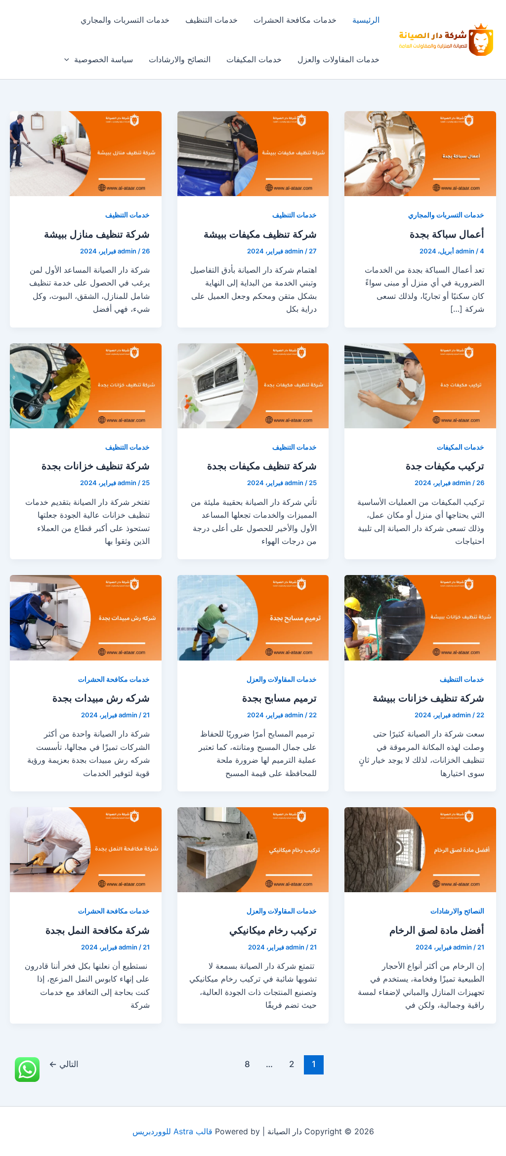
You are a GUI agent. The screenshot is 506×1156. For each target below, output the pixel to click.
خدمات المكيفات (254, 59)
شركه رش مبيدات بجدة (101, 698)
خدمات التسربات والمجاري (125, 20)
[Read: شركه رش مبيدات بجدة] (86, 617)
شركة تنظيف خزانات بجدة (96, 466)
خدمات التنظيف (211, 20)
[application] (69, 59)
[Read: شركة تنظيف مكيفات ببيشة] (253, 153)
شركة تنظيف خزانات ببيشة (428, 698)
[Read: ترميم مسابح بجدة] (253, 617)
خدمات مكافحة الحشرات (295, 20)
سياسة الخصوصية (103, 59)
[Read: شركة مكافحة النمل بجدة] (86, 849)
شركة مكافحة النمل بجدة (97, 930)
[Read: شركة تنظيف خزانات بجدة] (86, 385)
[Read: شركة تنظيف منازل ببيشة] (86, 153)
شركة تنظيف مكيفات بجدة (262, 466)
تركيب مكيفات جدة (445, 466)
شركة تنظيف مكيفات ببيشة (260, 234)
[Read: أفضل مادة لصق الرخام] (420, 849)
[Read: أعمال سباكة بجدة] (420, 153)
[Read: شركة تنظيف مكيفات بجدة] (253, 385)
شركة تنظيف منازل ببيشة (97, 234)
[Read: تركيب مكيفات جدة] (420, 385)
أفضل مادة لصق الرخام (436, 930)
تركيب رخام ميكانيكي (273, 930)
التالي (64, 1064)
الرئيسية (366, 20)
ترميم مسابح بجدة (279, 698)
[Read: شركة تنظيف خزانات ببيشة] (420, 617)
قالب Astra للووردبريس (172, 1131)
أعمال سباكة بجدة (447, 234)
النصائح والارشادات (180, 59)
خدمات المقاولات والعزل (338, 59)
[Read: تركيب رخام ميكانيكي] (253, 849)
